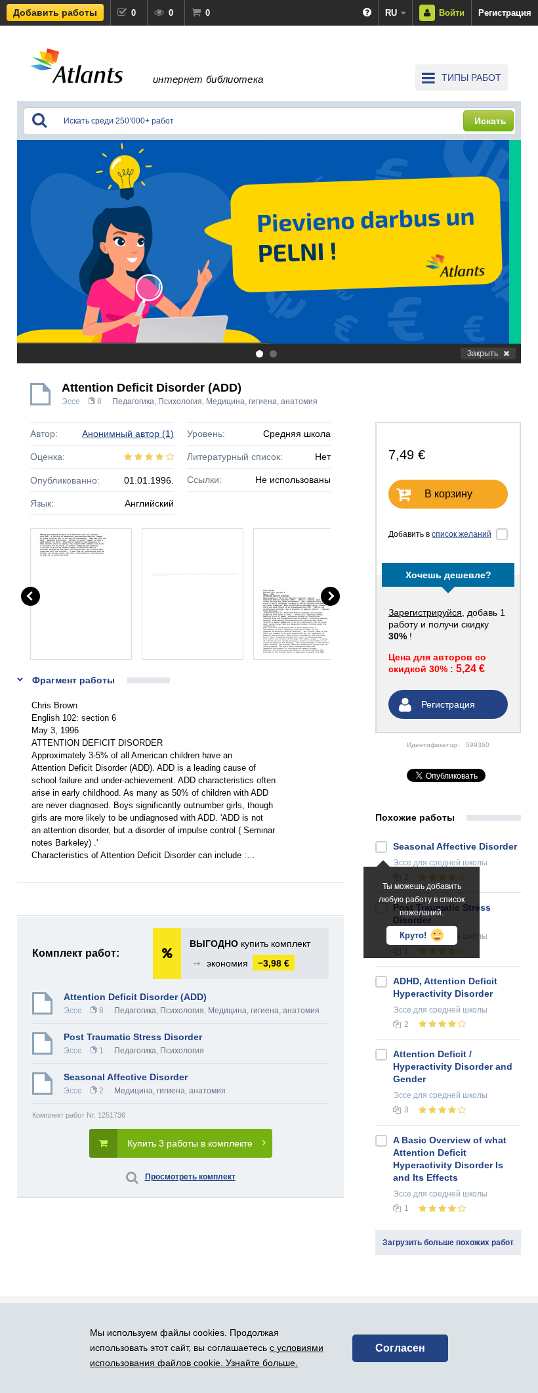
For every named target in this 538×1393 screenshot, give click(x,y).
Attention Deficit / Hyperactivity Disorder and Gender (452, 1066)
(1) (128, 433)
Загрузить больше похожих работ (448, 1242)
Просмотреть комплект (190, 1176)
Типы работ (471, 77)
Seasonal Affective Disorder (126, 1077)
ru (391, 13)
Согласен (400, 1348)
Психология (180, 401)
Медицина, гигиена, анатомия (262, 401)
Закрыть (482, 353)
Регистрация (504, 13)
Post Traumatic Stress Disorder (133, 1037)
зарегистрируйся (425, 612)
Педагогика (133, 401)
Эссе (71, 401)
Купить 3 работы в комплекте (190, 1143)
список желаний (461, 534)
